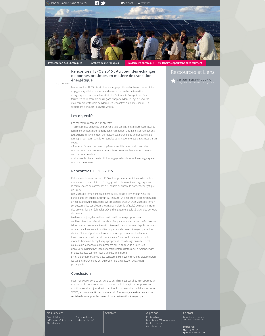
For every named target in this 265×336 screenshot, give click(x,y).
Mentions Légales (154, 317)
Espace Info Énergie (55, 317)
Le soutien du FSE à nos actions (160, 320)
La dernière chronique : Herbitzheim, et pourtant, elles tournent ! (165, 63)
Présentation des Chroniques (65, 63)
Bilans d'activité (53, 323)
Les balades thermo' (85, 320)
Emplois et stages (154, 323)
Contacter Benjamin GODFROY (195, 79)
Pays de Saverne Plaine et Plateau (69, 3)
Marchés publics (153, 326)
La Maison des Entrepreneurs (60, 320)
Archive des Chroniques (105, 63)
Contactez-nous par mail (194, 317)
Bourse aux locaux (84, 317)
